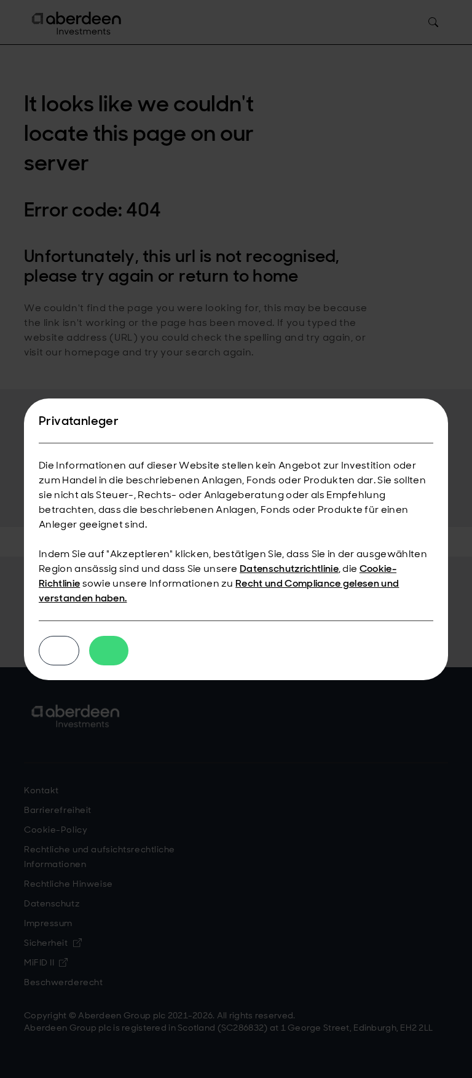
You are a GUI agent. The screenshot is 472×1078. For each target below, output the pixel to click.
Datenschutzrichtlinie (289, 568)
